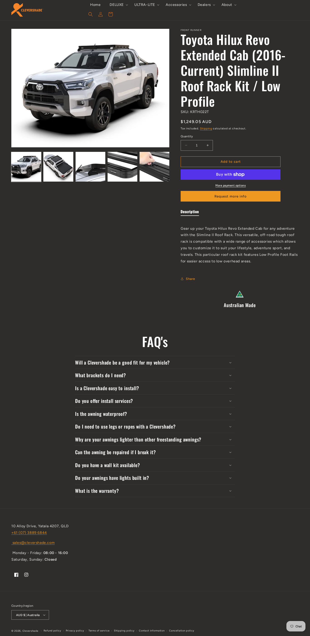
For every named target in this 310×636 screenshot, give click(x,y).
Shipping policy (124, 630)
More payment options (230, 185)
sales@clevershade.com (33, 542)
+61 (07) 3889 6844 (29, 532)
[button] (117, 5)
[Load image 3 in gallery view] (90, 167)
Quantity (187, 136)
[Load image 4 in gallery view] (122, 167)
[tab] (190, 213)
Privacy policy (75, 630)
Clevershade (30, 630)
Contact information (152, 630)
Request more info (230, 196)
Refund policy (52, 630)
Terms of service (99, 630)
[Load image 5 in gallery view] (154, 167)
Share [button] (190, 279)
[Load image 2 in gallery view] (58, 167)
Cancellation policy (181, 630)
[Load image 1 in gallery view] (26, 167)
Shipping (206, 128)
